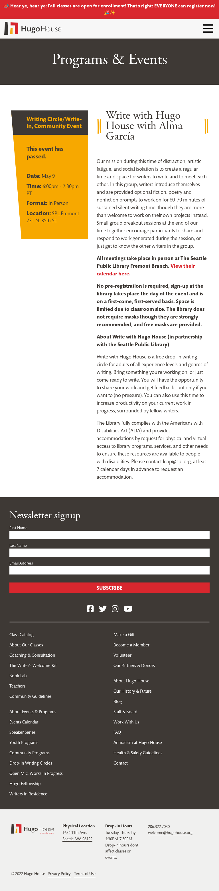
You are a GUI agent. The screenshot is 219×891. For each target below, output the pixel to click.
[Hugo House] (32, 828)
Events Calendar (23, 722)
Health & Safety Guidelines (137, 752)
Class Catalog (21, 634)
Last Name (18, 545)
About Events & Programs (32, 711)
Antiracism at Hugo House (137, 742)
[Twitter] (103, 609)
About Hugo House (131, 681)
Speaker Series (22, 732)
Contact (120, 763)
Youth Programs (23, 742)
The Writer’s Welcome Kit (33, 665)
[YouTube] (128, 609)
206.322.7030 (159, 826)
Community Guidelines (30, 696)
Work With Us (126, 722)
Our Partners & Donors (134, 665)
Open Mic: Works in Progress (36, 773)
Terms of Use (85, 873)
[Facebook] (90, 609)
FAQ (117, 732)
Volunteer (122, 655)
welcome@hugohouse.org (170, 832)
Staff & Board (125, 711)
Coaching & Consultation (32, 655)
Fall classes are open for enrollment (86, 6)
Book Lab (18, 675)
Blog (117, 701)
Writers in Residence (28, 794)
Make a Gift (124, 634)
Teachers (17, 686)
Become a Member (131, 645)
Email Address (21, 563)
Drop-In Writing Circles (30, 763)
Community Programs (29, 752)
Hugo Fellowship (24, 783)
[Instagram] (115, 609)
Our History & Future (132, 691)
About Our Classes (26, 645)
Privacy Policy (59, 873)
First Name (18, 527)
